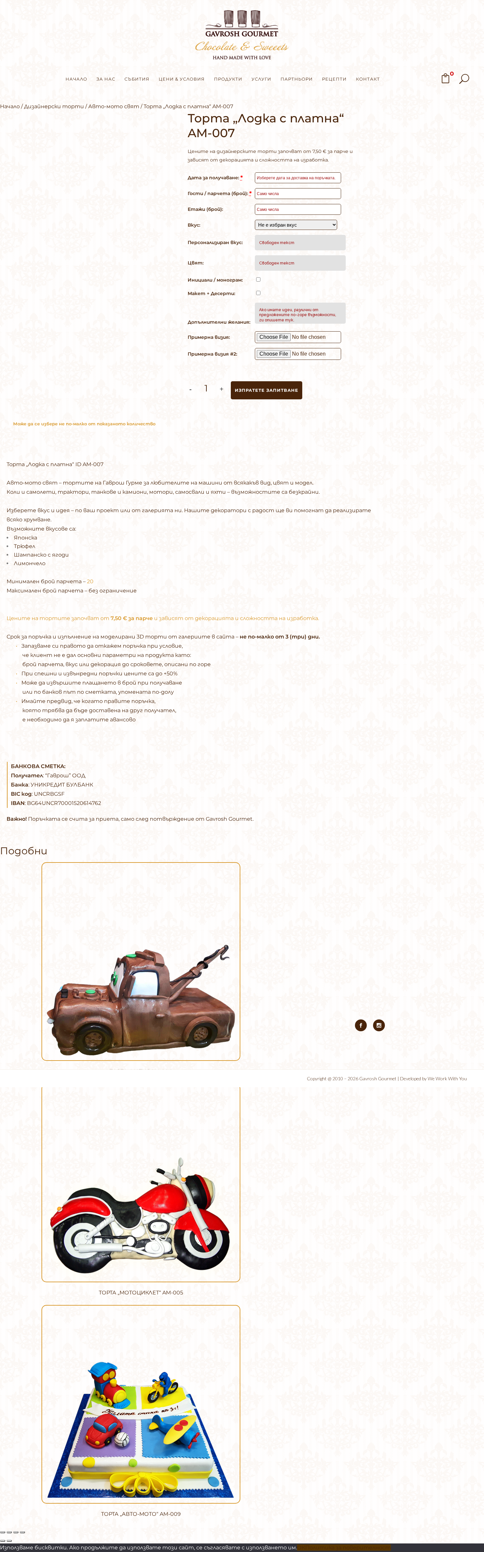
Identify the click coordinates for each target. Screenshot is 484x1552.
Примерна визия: (209, 337)
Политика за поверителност (348, 1547)
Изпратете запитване (266, 390)
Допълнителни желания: (219, 322)
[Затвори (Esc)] (22, 1532)
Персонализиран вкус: (215, 242)
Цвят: (195, 263)
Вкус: (194, 225)
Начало (10, 106)
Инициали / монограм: (215, 280)
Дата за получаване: (215, 177)
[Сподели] (15, 1532)
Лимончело (29, 563)
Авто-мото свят (113, 106)
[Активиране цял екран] (9, 1532)
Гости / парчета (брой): (220, 193)
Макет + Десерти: (211, 293)
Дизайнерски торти (54, 106)
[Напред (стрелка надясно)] (9, 1541)
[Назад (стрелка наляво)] (2, 1541)
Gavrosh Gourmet (377, 1078)
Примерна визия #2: (212, 354)
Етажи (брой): (205, 209)
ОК (301, 1547)
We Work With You (447, 1078)
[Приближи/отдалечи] (2, 1532)
